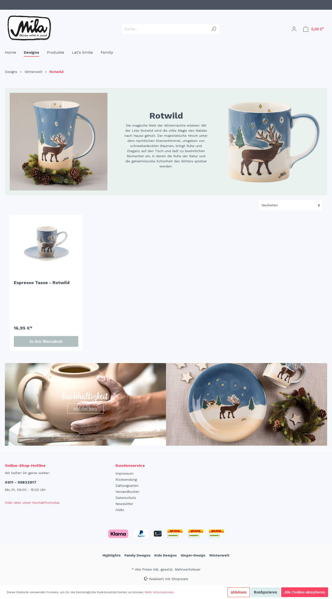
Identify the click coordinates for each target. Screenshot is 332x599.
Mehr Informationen (159, 592)
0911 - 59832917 (20, 482)
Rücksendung (126, 479)
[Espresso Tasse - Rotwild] (46, 243)
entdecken (85, 408)
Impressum (124, 473)
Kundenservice (130, 465)
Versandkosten (127, 492)
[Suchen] (213, 29)
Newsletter (124, 504)
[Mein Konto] (294, 29)
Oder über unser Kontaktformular (32, 502)
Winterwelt (219, 555)
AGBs (119, 510)
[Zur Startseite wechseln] (29, 28)
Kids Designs (165, 555)
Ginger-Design (193, 555)
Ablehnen (239, 592)
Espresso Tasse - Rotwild (42, 282)
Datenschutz (125, 498)
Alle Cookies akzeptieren (304, 592)
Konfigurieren (265, 592)
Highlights (112, 555)
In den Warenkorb (46, 341)
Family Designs (137, 555)
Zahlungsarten (127, 485)
